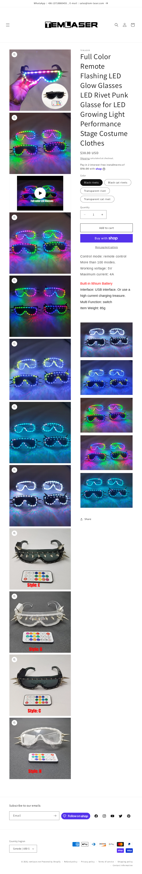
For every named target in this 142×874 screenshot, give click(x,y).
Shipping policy (125, 861)
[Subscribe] (55, 815)
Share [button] (87, 519)
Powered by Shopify (51, 861)
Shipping (85, 158)
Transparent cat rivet (97, 199)
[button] (8, 25)
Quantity (84, 207)
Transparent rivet (95, 190)
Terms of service (106, 861)
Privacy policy (88, 861)
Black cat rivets (117, 182)
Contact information (123, 865)
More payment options (106, 247)
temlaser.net (35, 861)
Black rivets (91, 182)
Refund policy (70, 861)
